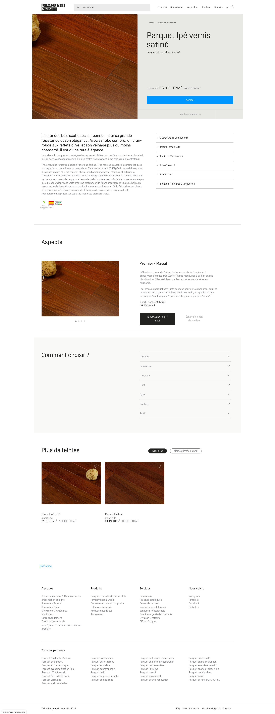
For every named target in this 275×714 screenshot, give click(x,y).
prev (47, 292)
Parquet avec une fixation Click (58, 668)
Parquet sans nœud (150, 676)
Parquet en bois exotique (55, 665)
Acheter (190, 99)
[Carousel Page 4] (84, 321)
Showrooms (176, 7)
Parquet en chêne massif (202, 665)
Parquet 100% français (54, 672)
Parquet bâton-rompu (102, 661)
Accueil (151, 23)
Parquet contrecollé (199, 658)
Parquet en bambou (52, 661)
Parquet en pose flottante (104, 676)
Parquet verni (196, 676)
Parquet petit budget (200, 672)
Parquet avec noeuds (102, 658)
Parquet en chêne (100, 665)
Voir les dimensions (190, 114)
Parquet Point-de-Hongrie (55, 676)
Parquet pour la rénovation (154, 679)
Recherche (46, 566)
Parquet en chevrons (102, 679)
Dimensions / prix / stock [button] (157, 318)
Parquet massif (148, 672)
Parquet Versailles (51, 679)
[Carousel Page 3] (81, 321)
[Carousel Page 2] (78, 321)
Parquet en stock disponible (204, 668)
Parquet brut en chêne (152, 665)
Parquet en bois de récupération (157, 661)
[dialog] (13, 712)
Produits (162, 7)
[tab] (186, 450)
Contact (206, 7)
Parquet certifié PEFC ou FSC (204, 679)
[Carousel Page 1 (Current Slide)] (76, 321)
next (113, 292)
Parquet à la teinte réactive (56, 658)
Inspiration (192, 7)
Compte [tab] (218, 7)
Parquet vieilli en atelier (54, 683)
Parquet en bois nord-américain (157, 658)
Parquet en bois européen (203, 661)
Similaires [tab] (157, 450)
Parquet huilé (98, 672)
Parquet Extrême (149, 668)
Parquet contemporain (103, 668)
